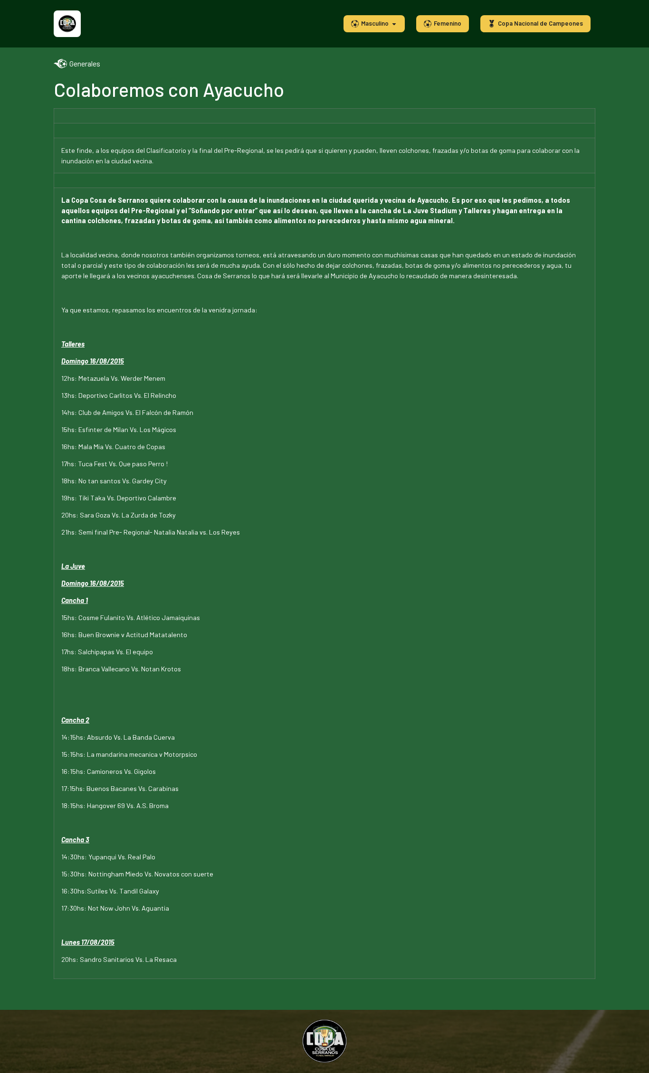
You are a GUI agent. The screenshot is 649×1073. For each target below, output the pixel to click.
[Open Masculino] (394, 23)
